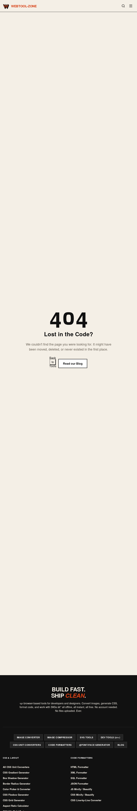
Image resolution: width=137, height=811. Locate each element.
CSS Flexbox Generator (16, 794)
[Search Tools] (123, 6)
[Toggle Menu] (130, 6)
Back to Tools (52, 362)
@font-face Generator (94, 744)
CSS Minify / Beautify (82, 794)
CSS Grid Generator (14, 800)
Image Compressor (59, 737)
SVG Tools (86, 737)
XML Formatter (79, 772)
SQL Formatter (79, 778)
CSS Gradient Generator (16, 772)
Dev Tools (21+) (110, 737)
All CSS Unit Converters (16, 767)
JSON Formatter (79, 783)
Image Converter (28, 737)
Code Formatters (60, 744)
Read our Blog (73, 363)
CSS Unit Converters (27, 744)
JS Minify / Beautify (81, 789)
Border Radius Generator (16, 783)
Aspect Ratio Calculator (16, 805)
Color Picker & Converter (16, 789)
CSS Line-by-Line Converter (86, 800)
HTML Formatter (79, 767)
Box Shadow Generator (15, 778)
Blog (121, 744)
